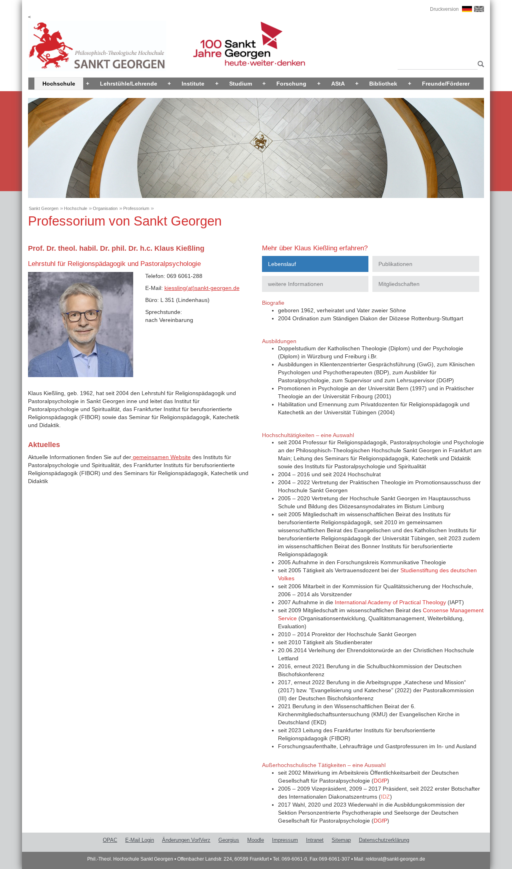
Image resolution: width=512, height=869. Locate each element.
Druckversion (444, 9)
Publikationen (395, 264)
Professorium (136, 208)
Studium (240, 83)
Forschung (291, 83)
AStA (338, 83)
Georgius (228, 840)
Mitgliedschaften (399, 284)
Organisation (105, 208)
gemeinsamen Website (161, 457)
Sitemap (341, 840)
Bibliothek (383, 83)
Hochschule (58, 83)
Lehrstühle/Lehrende (128, 83)
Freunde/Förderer (446, 83)
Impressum (285, 840)
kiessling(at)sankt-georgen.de (202, 288)
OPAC (110, 840)
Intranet (315, 840)
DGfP (380, 780)
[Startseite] (97, 45)
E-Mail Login (139, 840)
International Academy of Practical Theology (390, 602)
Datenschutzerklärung (384, 840)
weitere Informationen (295, 284)
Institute (193, 83)
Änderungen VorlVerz (186, 840)
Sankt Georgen (43, 208)
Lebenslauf (282, 264)
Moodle (255, 840)
